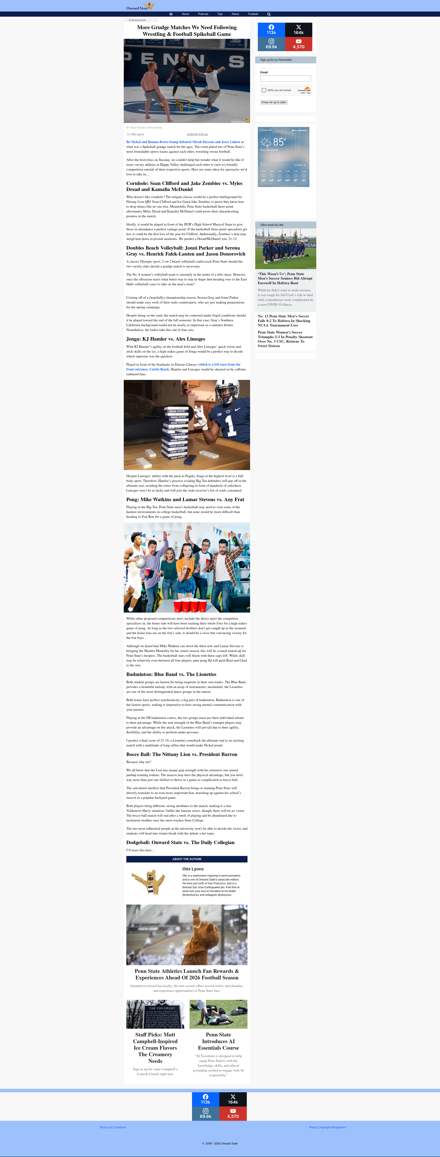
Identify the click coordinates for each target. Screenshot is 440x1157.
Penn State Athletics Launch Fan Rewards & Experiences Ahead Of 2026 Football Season (187, 974)
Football (253, 14)
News (185, 14)
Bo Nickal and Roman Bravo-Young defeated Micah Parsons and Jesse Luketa (183, 141)
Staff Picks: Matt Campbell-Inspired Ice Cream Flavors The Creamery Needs (155, 1047)
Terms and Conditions (112, 1127)
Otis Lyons (137, 134)
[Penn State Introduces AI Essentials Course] (219, 1027)
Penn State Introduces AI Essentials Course (218, 1041)
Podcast (203, 14)
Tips (220, 14)
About (235, 14)
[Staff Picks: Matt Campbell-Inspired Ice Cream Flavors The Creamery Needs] (155, 1027)
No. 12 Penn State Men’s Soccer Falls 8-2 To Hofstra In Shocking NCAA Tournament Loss (284, 320)
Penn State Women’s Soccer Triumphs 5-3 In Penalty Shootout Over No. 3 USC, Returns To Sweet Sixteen (285, 338)
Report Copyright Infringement (327, 1127)
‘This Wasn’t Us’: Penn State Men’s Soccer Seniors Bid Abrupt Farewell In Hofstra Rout (285, 278)
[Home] (140, 9)
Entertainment (137, 20)
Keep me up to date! (274, 102)
